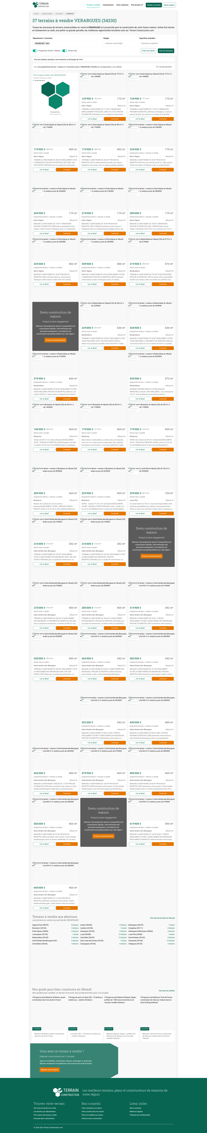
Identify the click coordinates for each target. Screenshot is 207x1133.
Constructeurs (108, 5)
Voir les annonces (166, 51)
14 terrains (122, 937)
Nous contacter (135, 1108)
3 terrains (74, 928)
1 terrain (171, 925)
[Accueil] (40, 5)
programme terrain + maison (49, 51)
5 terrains (74, 941)
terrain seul (72, 51)
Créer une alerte (148, 51)
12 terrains (122, 934)
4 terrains (74, 931)
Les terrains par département (44, 1112)
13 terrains (171, 941)
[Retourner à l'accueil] (56, 1092)
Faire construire (122, 5)
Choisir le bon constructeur (92, 1118)
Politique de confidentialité (140, 1115)
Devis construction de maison (93, 1112)
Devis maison (169, 5)
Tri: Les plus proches (164, 67)
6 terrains (123, 944)
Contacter (114, 119)
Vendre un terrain (154, 5)
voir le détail (92, 119)
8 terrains (74, 925)
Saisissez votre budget (113, 43)
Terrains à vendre (93, 5)
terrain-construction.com (55, 114)
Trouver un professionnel (55, 340)
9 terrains (123, 931)
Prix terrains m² (137, 5)
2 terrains (74, 937)
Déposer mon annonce (49, 1070)
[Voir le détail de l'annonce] (103, 97)
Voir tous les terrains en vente (45, 1108)
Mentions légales (136, 1112)
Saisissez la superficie (149, 43)
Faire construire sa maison (92, 1108)
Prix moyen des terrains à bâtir (45, 1115)
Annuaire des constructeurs (44, 1118)
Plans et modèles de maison (92, 1115)
